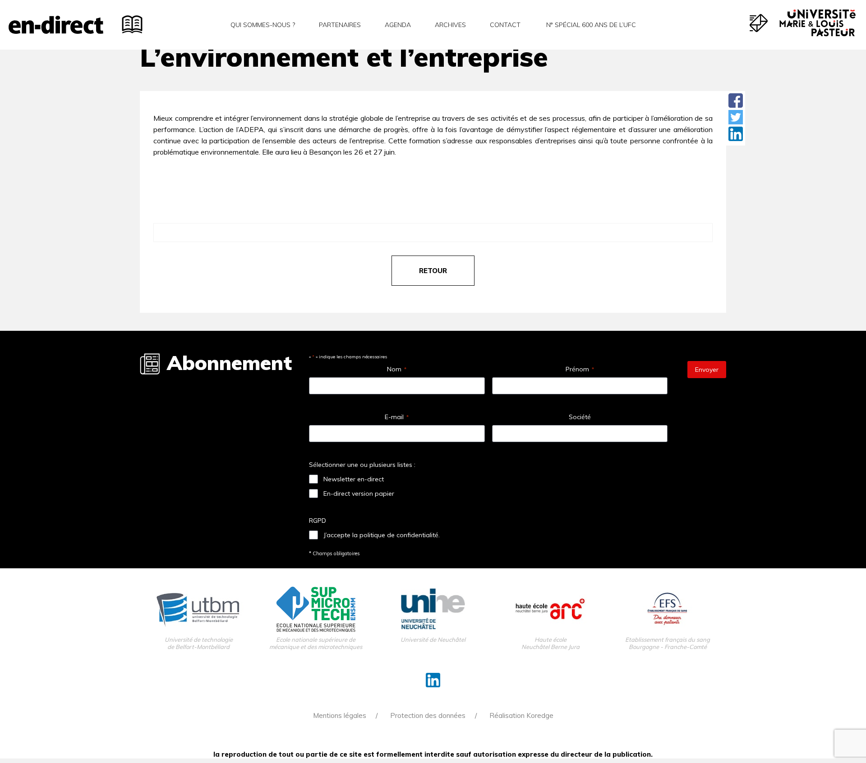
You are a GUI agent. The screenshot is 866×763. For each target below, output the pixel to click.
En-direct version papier (358, 493)
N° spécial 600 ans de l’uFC (590, 25)
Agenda (398, 25)
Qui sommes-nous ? (262, 25)
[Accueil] (56, 25)
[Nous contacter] (759, 23)
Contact (505, 25)
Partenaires (340, 25)
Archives (450, 25)
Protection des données (427, 715)
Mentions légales (339, 715)
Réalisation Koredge (521, 715)
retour (433, 270)
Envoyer (707, 370)
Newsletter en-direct (353, 479)
